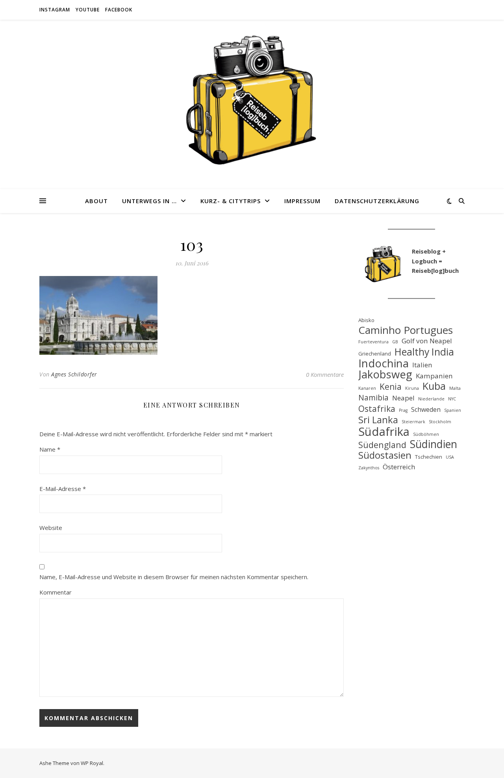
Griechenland (374, 353)
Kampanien (434, 375)
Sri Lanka (378, 420)
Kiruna (412, 388)
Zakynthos (368, 468)
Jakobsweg (385, 375)
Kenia (391, 387)
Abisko (366, 320)
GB (395, 342)
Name (49, 449)
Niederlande (431, 399)
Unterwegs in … (149, 201)
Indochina (383, 364)
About (96, 201)
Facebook (118, 9)
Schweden (426, 409)
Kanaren (367, 388)
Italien (422, 364)
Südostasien (384, 455)
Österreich (399, 466)
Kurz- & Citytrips (230, 201)
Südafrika (384, 432)
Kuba (434, 386)
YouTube (88, 9)
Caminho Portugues (405, 330)
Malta (455, 388)
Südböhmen (426, 434)
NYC (452, 399)
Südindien (433, 444)
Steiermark (413, 421)
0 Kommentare (325, 374)
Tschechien (428, 456)
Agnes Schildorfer (74, 374)
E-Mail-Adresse (62, 489)
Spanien (452, 410)
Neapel (403, 397)
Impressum (302, 201)
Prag (403, 410)
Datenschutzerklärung (377, 201)
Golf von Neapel (427, 340)
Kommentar (55, 592)
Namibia (373, 398)
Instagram (54, 9)
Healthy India (424, 352)
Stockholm (440, 421)
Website (50, 528)
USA (450, 457)
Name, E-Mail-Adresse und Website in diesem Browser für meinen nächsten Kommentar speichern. (173, 577)
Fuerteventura (373, 342)
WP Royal (92, 763)
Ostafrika (376, 409)
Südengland (382, 445)
